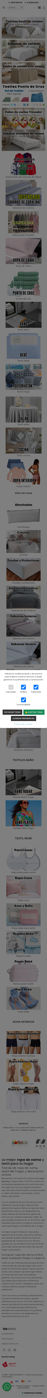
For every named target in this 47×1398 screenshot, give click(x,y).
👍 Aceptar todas (34, 712)
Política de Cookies (23, 724)
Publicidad (36, 692)
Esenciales (11, 692)
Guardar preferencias (23, 718)
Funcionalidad (23, 704)
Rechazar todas (12, 712)
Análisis (23, 692)
